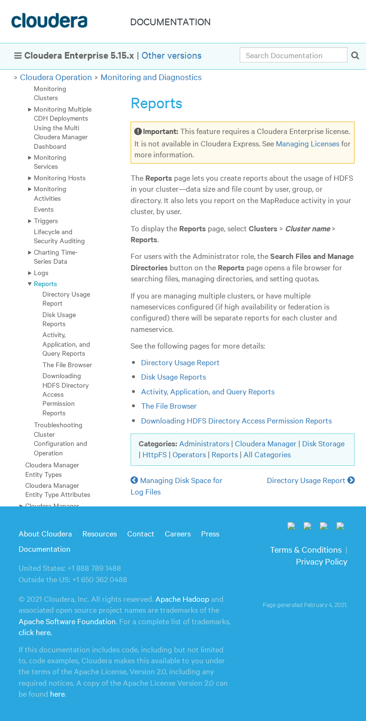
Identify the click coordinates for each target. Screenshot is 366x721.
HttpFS (154, 454)
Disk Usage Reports (59, 318)
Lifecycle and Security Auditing (59, 236)
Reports (45, 283)
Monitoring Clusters (50, 92)
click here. (35, 632)
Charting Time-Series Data (56, 256)
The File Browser (67, 364)
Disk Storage (323, 443)
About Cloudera (45, 533)
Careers (178, 533)
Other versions (172, 55)
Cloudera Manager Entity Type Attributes (58, 489)
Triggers (46, 220)
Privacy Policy (321, 561)
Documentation (45, 548)
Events (44, 209)
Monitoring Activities (50, 193)
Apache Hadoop (182, 598)
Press (210, 533)
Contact (140, 533)
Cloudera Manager (265, 443)
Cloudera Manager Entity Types (52, 469)
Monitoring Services (50, 161)
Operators (189, 454)
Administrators (204, 443)
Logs (41, 272)
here (57, 693)
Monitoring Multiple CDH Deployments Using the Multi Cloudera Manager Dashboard (63, 127)
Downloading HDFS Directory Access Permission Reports (236, 420)
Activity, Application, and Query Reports (66, 344)
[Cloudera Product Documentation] (50, 22)
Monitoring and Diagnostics (151, 76)
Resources (99, 533)
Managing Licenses (307, 143)
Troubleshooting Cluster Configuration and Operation (60, 438)
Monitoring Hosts (60, 177)
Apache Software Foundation (67, 621)
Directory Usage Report (66, 298)
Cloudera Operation (56, 76)
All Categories (267, 454)
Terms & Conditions (306, 549)
